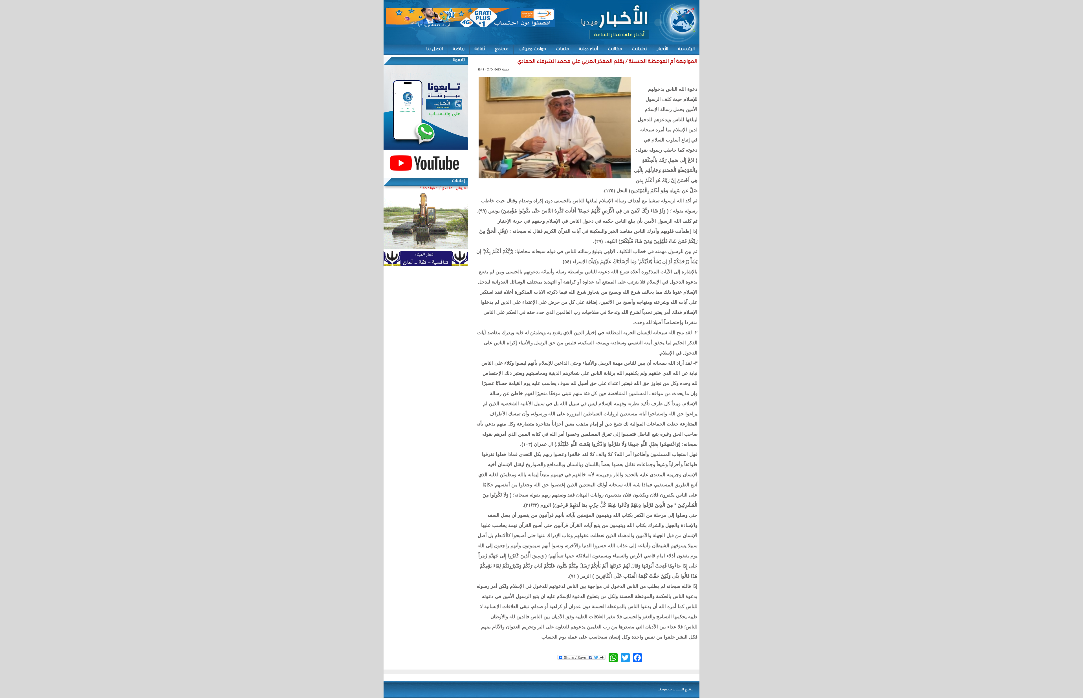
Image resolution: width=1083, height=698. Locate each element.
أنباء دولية (588, 49)
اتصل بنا (434, 49)
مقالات (615, 49)
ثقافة (479, 49)
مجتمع (502, 49)
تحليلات (639, 49)
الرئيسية (686, 49)
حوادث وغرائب (532, 49)
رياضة (459, 49)
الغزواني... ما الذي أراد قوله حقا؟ (444, 188)
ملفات (562, 49)
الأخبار (662, 49)
